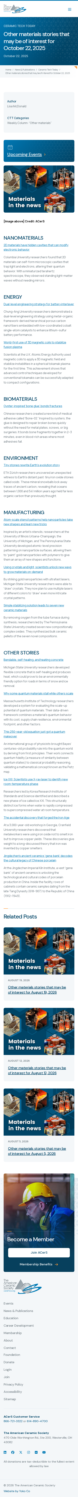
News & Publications (25, 69)
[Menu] (71, 9)
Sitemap (10, 1399)
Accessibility (13, 1392)
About (8, 1340)
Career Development (19, 1326)
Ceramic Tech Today (48, 69)
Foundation (12, 1355)
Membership (13, 1333)
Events (8, 1303)
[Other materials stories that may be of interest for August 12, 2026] (39, 1031)
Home (8, 69)
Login (7, 1370)
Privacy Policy (13, 1384)
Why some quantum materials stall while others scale (38, 693)
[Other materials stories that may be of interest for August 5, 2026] (39, 1112)
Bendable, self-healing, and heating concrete (33, 660)
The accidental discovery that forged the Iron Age (36, 818)
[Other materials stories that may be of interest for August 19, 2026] (39, 950)
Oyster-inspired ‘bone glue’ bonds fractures (33, 406)
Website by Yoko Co (17, 1491)
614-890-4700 (37, 1421)
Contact (10, 1348)
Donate (9, 1362)
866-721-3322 (13, 1421)
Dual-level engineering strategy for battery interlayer (39, 304)
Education (11, 1318)
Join (7, 1377)
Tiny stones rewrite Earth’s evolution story (32, 465)
